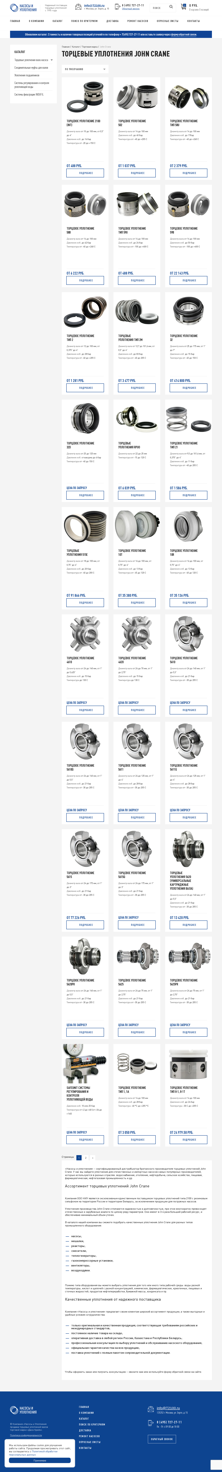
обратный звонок (162, 1439)
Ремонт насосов (137, 21)
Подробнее (86, 173)
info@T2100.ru (94, 5)
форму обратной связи (183, 34)
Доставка (112, 21)
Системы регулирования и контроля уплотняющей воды (31, 85)
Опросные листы (167, 21)
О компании (36, 21)
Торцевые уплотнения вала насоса (31, 60)
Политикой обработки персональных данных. (33, 1453)
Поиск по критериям (84, 21)
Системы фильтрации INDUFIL (29, 94)
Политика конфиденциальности (26, 1435)
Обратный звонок (131, 8)
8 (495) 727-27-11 (133, 5)
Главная (15, 21)
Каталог (58, 21)
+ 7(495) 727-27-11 (130, 34)
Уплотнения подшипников (26, 75)
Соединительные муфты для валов (31, 67)
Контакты (193, 21)
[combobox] (85, 69)
